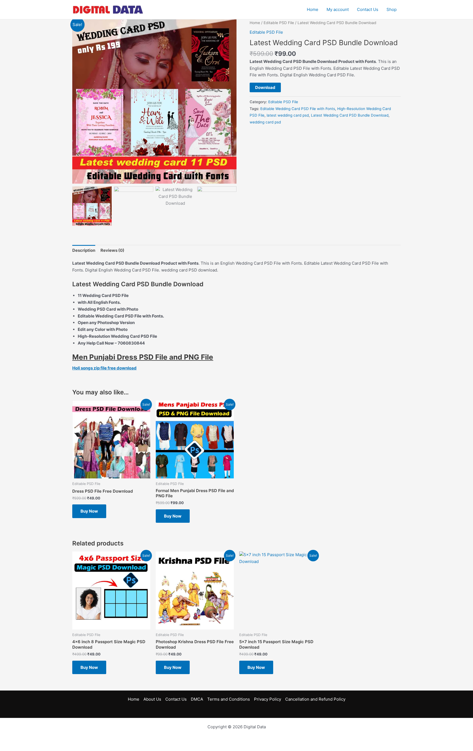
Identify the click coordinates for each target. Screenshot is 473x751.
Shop (392, 9)
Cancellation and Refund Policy (315, 699)
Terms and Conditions (228, 699)
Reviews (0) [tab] (112, 250)
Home (312, 9)
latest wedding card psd (288, 115)
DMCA (197, 699)
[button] (230, 104)
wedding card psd (265, 122)
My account (338, 9)
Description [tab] (83, 250)
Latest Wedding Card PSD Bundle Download (349, 115)
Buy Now (89, 511)
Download (265, 87)
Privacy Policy (267, 699)
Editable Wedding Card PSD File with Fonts (297, 108)
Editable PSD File (279, 23)
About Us (152, 699)
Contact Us (367, 9)
